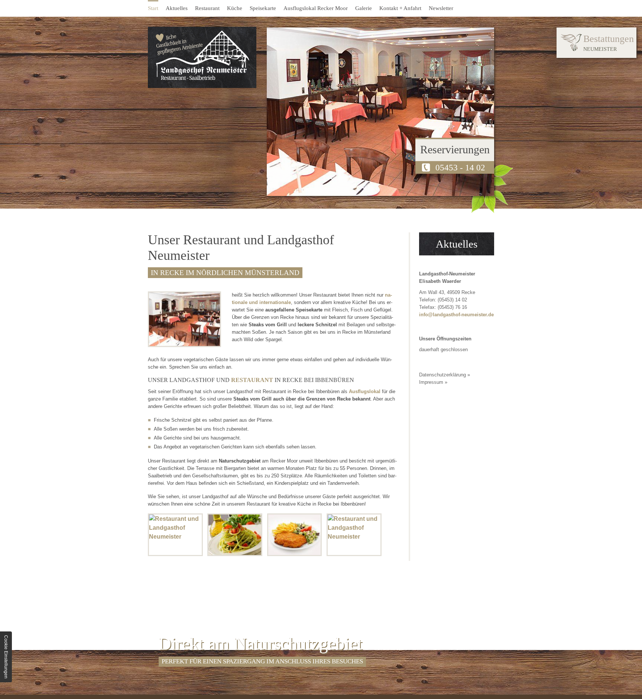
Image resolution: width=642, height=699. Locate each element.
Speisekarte (263, 8)
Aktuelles (177, 8)
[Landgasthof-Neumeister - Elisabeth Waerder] (202, 57)
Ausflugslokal (364, 391)
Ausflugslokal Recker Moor (315, 8)
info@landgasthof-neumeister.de (456, 314)
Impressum (431, 382)
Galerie (363, 8)
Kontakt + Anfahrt (400, 8)
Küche (234, 8)
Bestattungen (608, 42)
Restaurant (207, 8)
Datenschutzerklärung (442, 375)
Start (153, 8)
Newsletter (441, 8)
